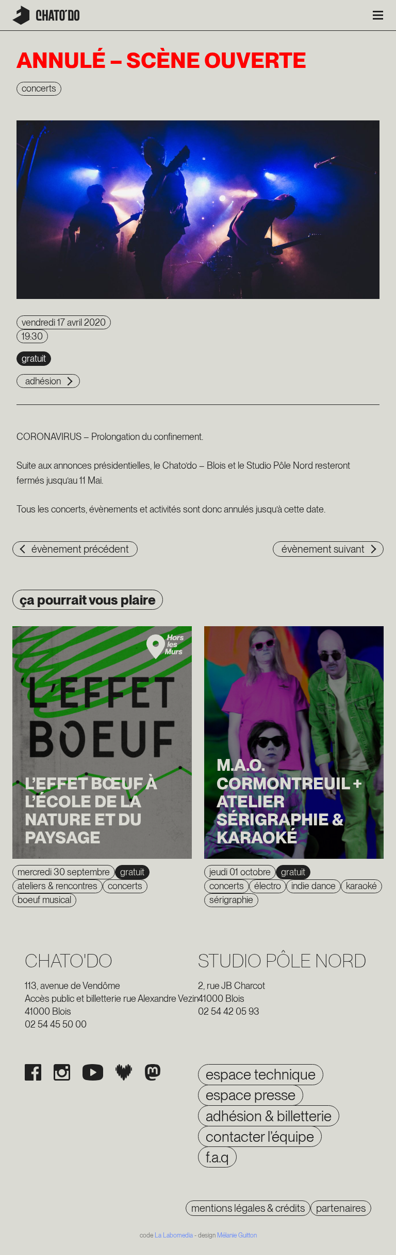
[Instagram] (62, 1072)
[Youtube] (92, 1072)
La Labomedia (174, 1235)
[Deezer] (124, 1072)
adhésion (43, 381)
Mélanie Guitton (237, 1235)
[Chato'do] (45, 15)
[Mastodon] (152, 1072)
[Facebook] (33, 1072)
